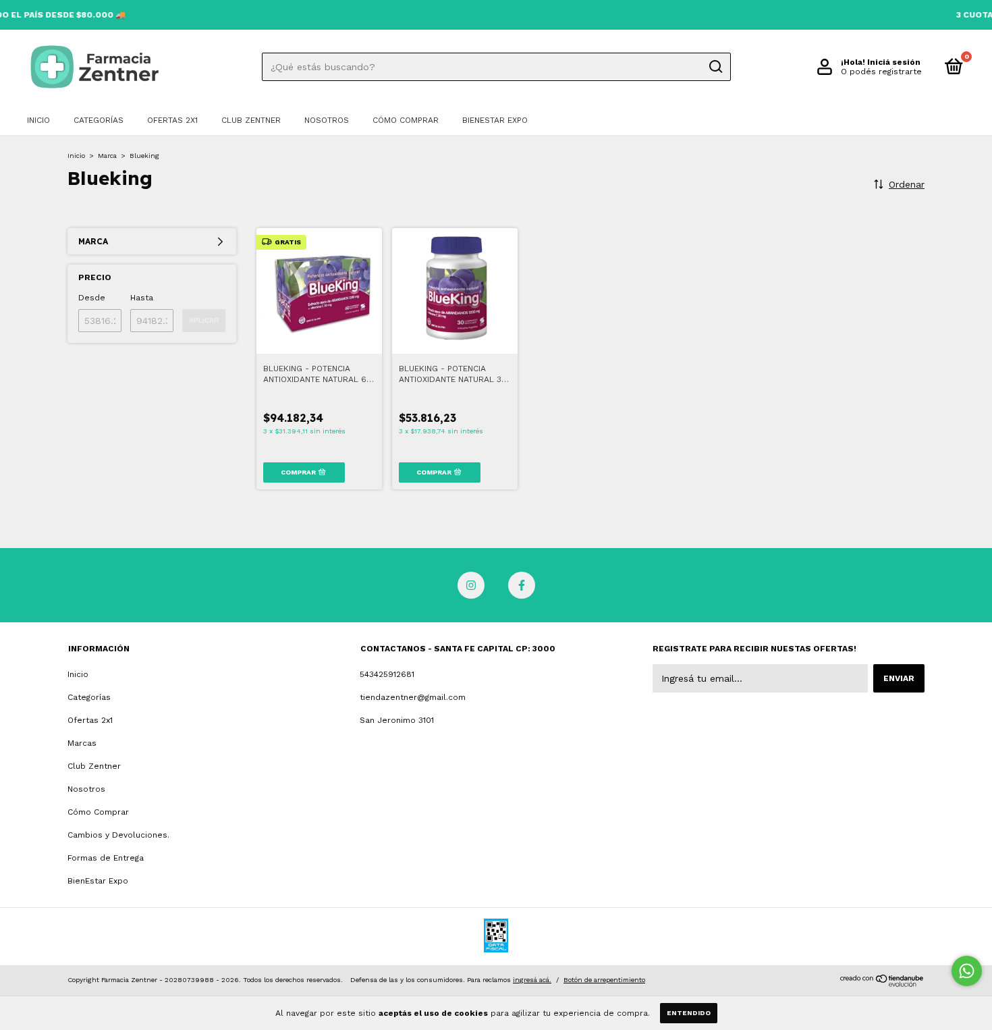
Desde (91, 297)
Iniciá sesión (893, 62)
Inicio (38, 120)
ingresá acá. (532, 979)
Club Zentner (251, 120)
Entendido (689, 1013)
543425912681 (387, 674)
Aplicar (204, 320)
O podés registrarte (881, 71)
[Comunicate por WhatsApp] (967, 971)
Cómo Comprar (406, 120)
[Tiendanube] (882, 983)
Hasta (141, 297)
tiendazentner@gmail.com (413, 697)
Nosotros (326, 120)
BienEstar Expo (495, 120)
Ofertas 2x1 (172, 120)
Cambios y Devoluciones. (118, 835)
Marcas (82, 743)
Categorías (98, 120)
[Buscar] (715, 67)
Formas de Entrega (105, 858)
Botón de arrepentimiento (604, 979)
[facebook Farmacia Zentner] (521, 585)
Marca (107, 155)
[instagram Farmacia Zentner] (471, 585)
